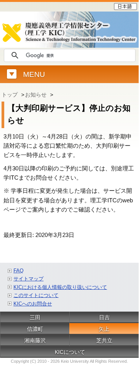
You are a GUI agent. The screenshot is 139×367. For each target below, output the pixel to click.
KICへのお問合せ (32, 304)
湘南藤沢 (35, 340)
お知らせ (36, 95)
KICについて (70, 352)
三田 (35, 317)
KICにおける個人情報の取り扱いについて (60, 287)
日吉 (104, 317)
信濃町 (35, 329)
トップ (10, 95)
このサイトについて (36, 295)
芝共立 (104, 340)
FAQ (18, 271)
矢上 (104, 329)
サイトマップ (28, 279)
